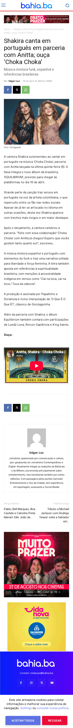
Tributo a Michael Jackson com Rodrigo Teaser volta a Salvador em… (54, 515)
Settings (26, 708)
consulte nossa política (52, 708)
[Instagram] (31, 683)
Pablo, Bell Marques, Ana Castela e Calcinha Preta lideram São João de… (19, 513)
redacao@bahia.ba (41, 673)
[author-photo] (36, 447)
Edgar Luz (14, 80)
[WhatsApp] (26, 90)
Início (7, 29)
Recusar (54, 720)
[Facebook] (8, 90)
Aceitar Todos (22, 720)
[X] (17, 90)
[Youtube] (52, 683)
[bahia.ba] (36, 5)
